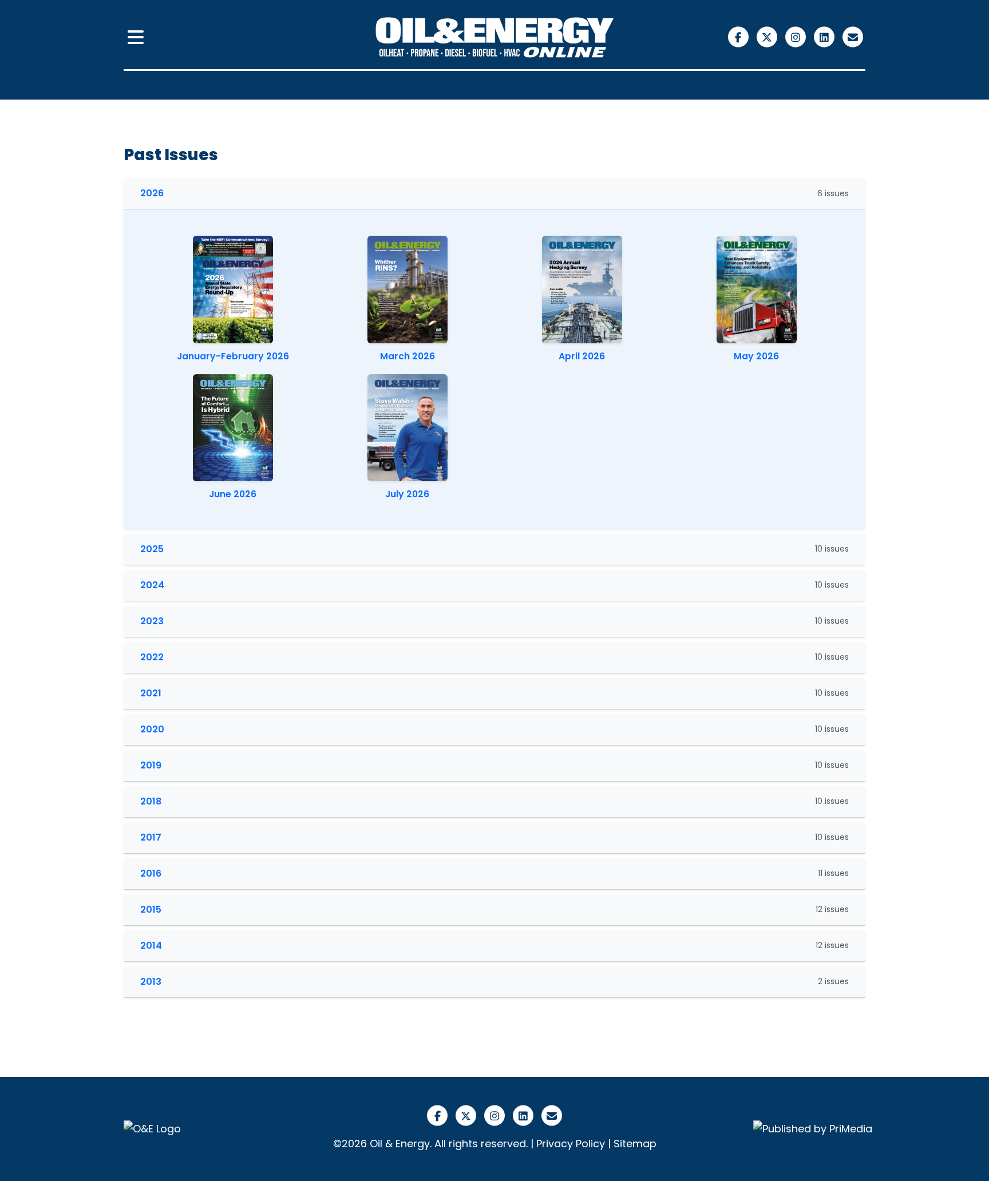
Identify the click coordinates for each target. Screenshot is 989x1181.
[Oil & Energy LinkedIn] (825, 36)
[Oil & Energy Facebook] (739, 36)
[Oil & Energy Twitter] (768, 36)
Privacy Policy (570, 1143)
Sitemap (635, 1143)
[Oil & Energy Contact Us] (852, 36)
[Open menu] (136, 37)
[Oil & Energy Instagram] (796, 36)
